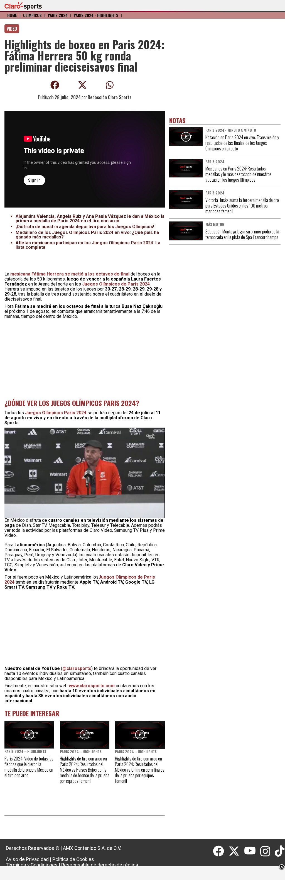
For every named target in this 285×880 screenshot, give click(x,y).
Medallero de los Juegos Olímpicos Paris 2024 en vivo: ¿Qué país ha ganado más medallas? (87, 235)
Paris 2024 (58, 15)
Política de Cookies (73, 859)
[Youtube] (252, 851)
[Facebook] (221, 851)
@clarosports (76, 668)
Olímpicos (32, 15)
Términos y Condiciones (32, 865)
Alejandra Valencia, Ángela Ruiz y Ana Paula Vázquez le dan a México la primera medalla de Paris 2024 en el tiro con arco (90, 218)
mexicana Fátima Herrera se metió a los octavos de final (69, 274)
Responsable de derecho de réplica (99, 865)
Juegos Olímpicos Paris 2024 (55, 412)
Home (12, 15)
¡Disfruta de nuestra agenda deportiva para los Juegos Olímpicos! (85, 226)
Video (12, 28)
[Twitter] (236, 851)
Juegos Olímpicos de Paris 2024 (116, 284)
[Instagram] (267, 851)
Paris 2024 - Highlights (96, 15)
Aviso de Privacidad (27, 859)
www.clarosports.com (92, 685)
